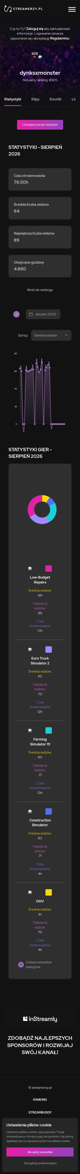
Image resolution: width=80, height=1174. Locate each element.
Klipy (35, 99)
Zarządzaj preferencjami (40, 1163)
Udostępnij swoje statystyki (40, 124)
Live (75, 99)
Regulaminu (59, 38)
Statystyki (12, 99)
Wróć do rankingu (40, 290)
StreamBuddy (40, 1112)
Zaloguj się (34, 28)
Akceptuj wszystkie (40, 1152)
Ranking (40, 1100)
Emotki (55, 99)
